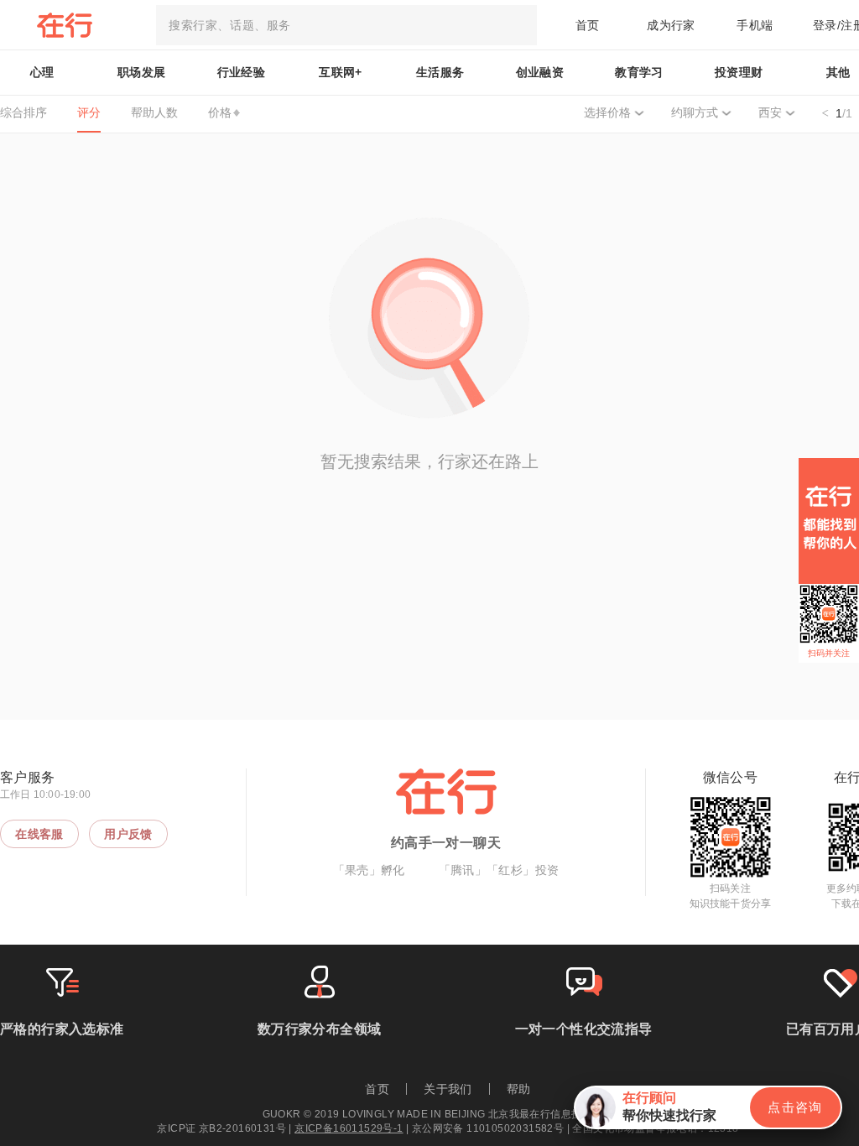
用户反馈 (128, 834)
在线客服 (39, 834)
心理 (42, 72)
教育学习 (639, 72)
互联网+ (340, 72)
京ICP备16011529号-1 (348, 1128)
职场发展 (141, 72)
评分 (89, 112)
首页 (587, 25)
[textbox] (346, 25)
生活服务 (440, 72)
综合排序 (23, 112)
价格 (220, 112)
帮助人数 (154, 112)
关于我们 (448, 1089)
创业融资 (540, 72)
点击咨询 (795, 1107)
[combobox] (346, 25)
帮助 (519, 1089)
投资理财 (739, 72)
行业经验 (241, 72)
